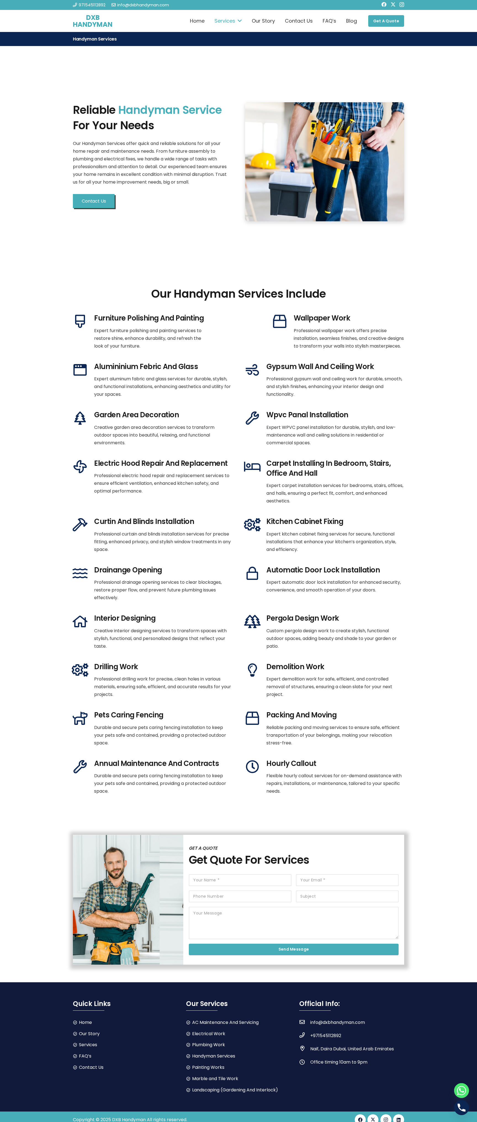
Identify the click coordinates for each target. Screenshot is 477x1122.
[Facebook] (383, 4)
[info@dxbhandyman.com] (304, 1022)
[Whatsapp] (461, 1090)
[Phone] (461, 1107)
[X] (393, 4)
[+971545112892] (304, 1036)
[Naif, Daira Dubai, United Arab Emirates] (304, 1049)
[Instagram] (401, 4)
